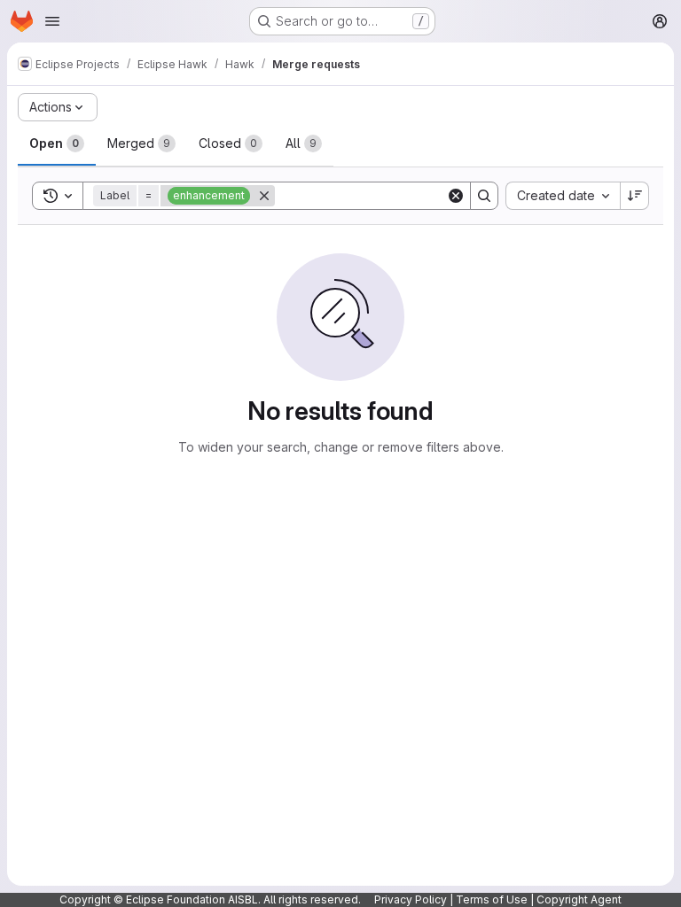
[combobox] (562, 196)
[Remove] (264, 195)
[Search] (484, 196)
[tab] (57, 143)
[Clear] (455, 195)
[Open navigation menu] (52, 21)
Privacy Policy (410, 899)
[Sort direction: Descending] (635, 196)
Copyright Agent (579, 899)
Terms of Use (492, 899)
